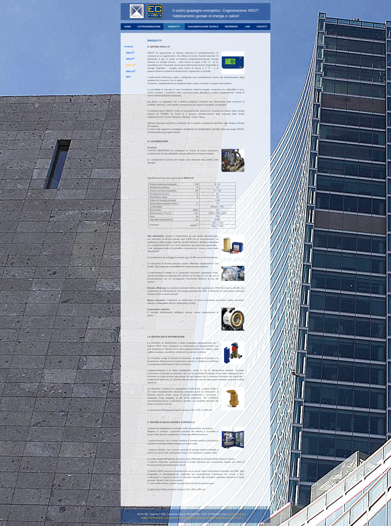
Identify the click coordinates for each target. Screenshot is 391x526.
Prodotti (128, 46)
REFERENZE (231, 26)
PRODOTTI (173, 26)
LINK (247, 26)
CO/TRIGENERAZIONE (148, 26)
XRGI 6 (130, 53)
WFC (128, 77)
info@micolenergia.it (237, 514)
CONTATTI (262, 26)
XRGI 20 (131, 71)
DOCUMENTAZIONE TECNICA (203, 26)
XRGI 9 (130, 59)
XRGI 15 (131, 65)
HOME (127, 26)
